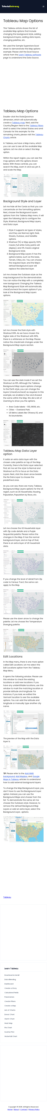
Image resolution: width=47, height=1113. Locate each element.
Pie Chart (8, 1027)
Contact (23, 1109)
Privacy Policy (34, 1109)
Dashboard (8, 984)
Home (10, 1109)
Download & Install (11, 975)
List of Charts (9, 1010)
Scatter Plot (9, 1032)
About (16, 1109)
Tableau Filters (36, 125)
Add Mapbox (21, 776)
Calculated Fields (11, 992)
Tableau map (18, 122)
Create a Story (10, 988)
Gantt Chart (9, 1019)
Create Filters (10, 1001)
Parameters (9, 997)
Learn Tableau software (30, 54)
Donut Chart (9, 1014)
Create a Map (10, 1006)
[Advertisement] (23, 85)
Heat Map (8, 1023)
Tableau (7, 897)
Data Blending (10, 979)
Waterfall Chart (10, 1036)
